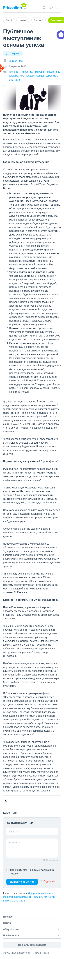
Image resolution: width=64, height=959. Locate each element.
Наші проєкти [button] (11, 935)
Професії (38, 20)
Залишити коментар (22, 881)
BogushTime (16, 60)
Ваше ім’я (14, 831)
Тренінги (13, 71)
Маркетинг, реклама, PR (17, 897)
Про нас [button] (8, 916)
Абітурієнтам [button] (10, 929)
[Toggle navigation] (58, 7)
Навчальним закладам (32, 945)
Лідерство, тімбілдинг (33, 71)
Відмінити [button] (49, 881)
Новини (23, 20)
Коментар (14, 842)
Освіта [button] (7, 923)
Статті (9, 20)
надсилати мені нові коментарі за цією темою (32, 871)
